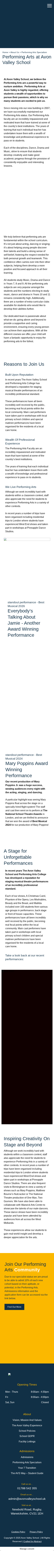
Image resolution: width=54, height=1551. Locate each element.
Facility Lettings (27, 1441)
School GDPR (27, 1436)
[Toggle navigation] (49, 6)
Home (5, 52)
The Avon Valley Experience (27, 1425)
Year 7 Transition (27, 1468)
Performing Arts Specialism (27, 1462)
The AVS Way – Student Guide (27, 1473)
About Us (14, 52)
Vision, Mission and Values (27, 1420)
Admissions (27, 1457)
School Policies (27, 1431)
